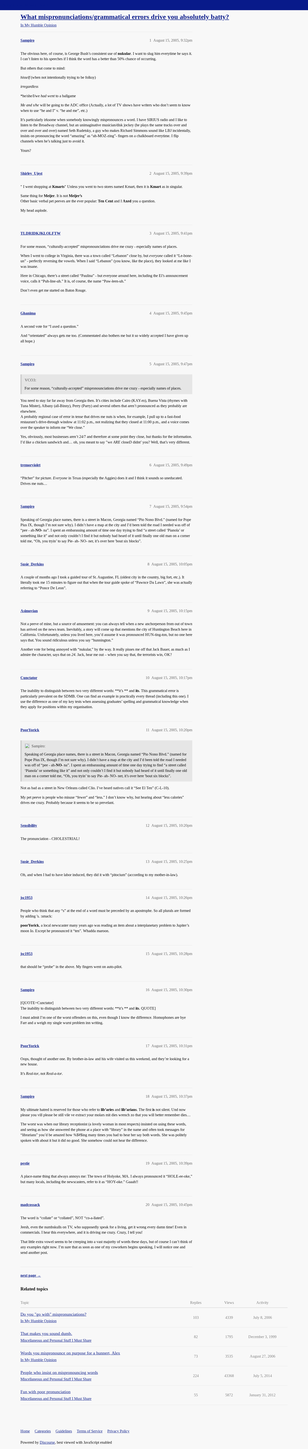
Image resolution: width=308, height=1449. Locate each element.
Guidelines (64, 1431)
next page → (30, 1275)
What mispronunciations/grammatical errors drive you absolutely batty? (124, 16)
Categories (43, 1431)
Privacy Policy (118, 1431)
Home (25, 1431)
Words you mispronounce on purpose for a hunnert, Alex (70, 1353)
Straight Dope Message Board (25, 5)
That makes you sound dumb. (46, 1333)
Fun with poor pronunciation (45, 1391)
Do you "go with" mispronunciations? (53, 1314)
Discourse (47, 1442)
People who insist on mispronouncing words (59, 1372)
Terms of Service (90, 1431)
